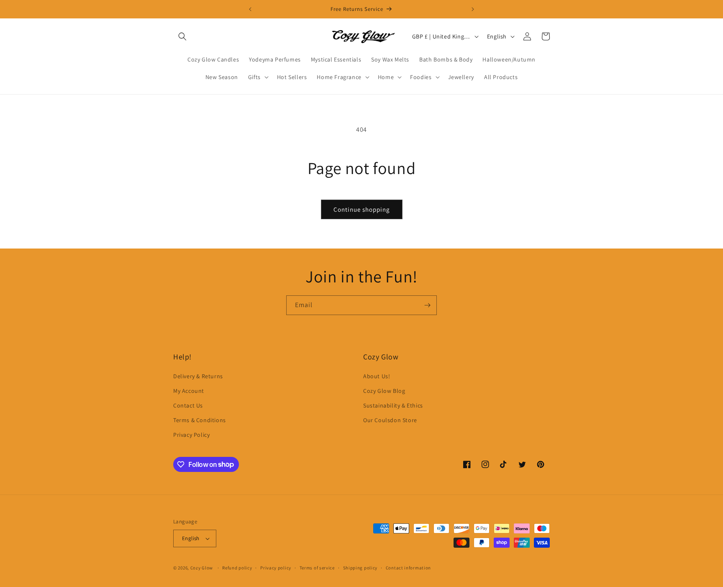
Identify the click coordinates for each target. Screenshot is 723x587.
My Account (188, 391)
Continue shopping (361, 209)
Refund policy (237, 568)
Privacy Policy (191, 434)
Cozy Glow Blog (384, 391)
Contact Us (188, 405)
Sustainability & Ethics (393, 405)
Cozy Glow (201, 568)
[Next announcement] (473, 9)
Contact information (408, 568)
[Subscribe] (427, 305)
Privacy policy (275, 568)
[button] (182, 36)
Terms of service (317, 568)
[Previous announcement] (250, 9)
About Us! (376, 376)
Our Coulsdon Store (390, 420)
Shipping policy (360, 568)
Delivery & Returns (198, 376)
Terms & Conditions (199, 420)
